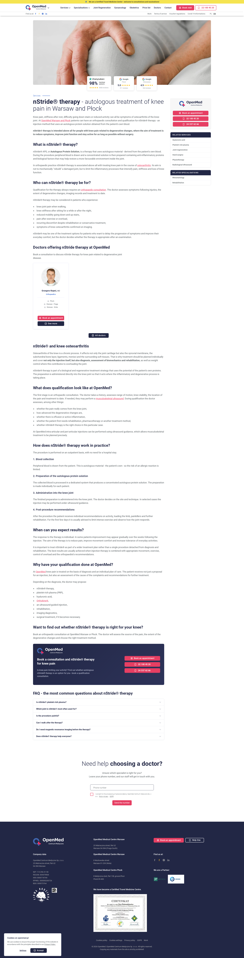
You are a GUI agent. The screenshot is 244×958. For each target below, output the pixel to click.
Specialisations (81, 7)
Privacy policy (129, 940)
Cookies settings (115, 940)
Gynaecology (120, 7)
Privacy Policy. (50, 944)
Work (149, 14)
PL (211, 14)
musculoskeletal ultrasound (110, 398)
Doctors (157, 7)
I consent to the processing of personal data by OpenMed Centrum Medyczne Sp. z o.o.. (123, 795)
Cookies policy (101, 940)
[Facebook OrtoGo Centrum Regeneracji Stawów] (39, 14)
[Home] (36, 7)
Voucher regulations (177, 14)
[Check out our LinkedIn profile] (46, 14)
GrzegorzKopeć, (51, 291)
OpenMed (41, 571)
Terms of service (160, 14)
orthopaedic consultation (93, 189)
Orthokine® (42, 600)
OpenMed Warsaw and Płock (55, 120)
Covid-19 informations (196, 14)
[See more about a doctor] (50, 268)
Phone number (99, 788)
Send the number (122, 803)
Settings (23, 950)
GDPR (112, 796)
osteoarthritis (144, 165)
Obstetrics (134, 7)
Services (64, 7)
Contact (167, 7)
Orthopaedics (51, 294)
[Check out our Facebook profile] (35, 14)
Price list (146, 7)
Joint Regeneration (102, 7)
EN (215, 14)
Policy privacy (103, 796)
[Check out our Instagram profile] (42, 14)
